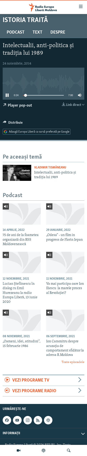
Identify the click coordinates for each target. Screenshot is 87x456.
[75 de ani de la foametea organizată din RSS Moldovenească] (22, 214)
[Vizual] (18, 450)
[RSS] (38, 420)
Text (37, 32)
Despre (57, 32)
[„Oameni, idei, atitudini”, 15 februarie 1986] (22, 320)
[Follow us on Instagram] (27, 420)
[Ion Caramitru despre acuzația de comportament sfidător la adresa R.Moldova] (65, 320)
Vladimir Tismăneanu (50, 167)
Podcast (16, 32)
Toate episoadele (73, 362)
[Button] (13, 123)
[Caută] (68, 450)
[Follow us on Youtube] (17, 420)
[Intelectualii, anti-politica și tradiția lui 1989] (17, 173)
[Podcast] (43, 450)
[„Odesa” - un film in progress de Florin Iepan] (65, 214)
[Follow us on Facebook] (7, 420)
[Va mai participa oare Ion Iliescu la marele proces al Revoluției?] (65, 262)
